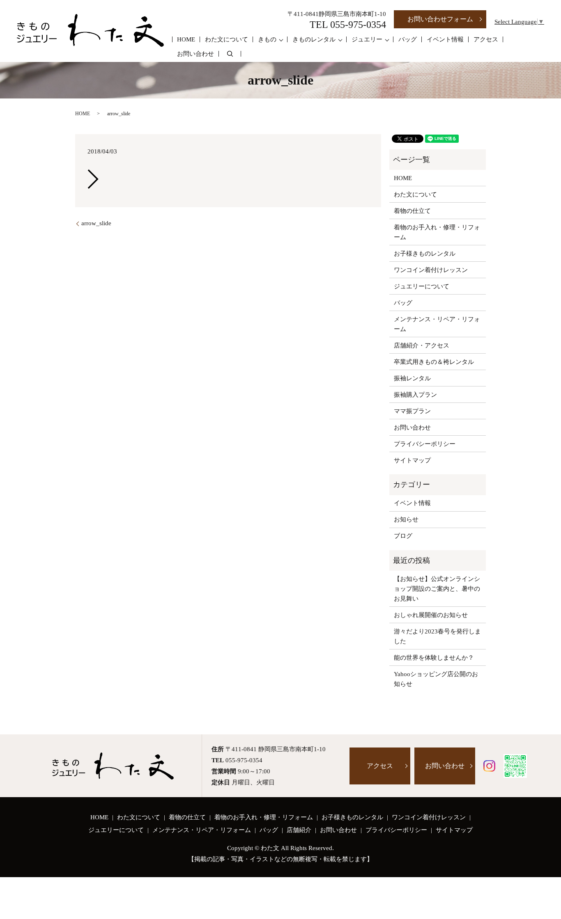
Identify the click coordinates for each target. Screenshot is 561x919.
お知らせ (406, 519)
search (230, 54)
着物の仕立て (412, 211)
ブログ (403, 536)
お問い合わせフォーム (440, 19)
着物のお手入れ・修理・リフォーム (437, 232)
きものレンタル (314, 39)
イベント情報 (445, 39)
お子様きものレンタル (424, 253)
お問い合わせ (195, 53)
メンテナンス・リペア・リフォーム (437, 324)
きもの (267, 39)
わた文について (226, 39)
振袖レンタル (412, 378)
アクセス (486, 39)
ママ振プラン (412, 411)
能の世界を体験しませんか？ (434, 657)
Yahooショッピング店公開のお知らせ (436, 679)
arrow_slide (96, 223)
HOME (186, 39)
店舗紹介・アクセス (421, 345)
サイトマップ (412, 460)
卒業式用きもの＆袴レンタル (434, 362)
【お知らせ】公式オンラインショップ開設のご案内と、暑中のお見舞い (437, 589)
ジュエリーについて (421, 286)
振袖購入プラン (415, 394)
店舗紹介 (299, 830)
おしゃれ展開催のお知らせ (431, 615)
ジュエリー (367, 39)
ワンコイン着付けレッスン (431, 270)
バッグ (407, 39)
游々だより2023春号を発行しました (437, 636)
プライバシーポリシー (424, 444)
